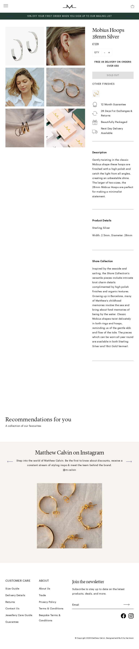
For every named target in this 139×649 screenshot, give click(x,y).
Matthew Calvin (98, 638)
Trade (42, 595)
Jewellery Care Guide (18, 615)
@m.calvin (69, 470)
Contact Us (12, 608)
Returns (10, 602)
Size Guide (12, 588)
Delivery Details (15, 595)
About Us (44, 588)
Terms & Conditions (51, 608)
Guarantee (12, 622)
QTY (96, 52)
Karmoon (130, 638)
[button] (10, 16)
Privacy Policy (47, 602)
